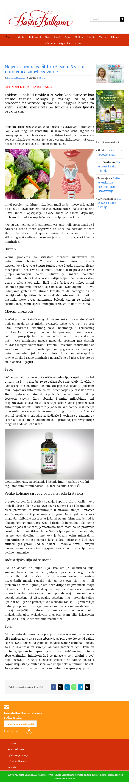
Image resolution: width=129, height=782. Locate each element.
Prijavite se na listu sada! (20, 724)
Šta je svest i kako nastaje (109, 166)
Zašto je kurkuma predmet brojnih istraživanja (109, 184)
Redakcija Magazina (16, 77)
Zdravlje (42, 77)
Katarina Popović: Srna (110, 152)
